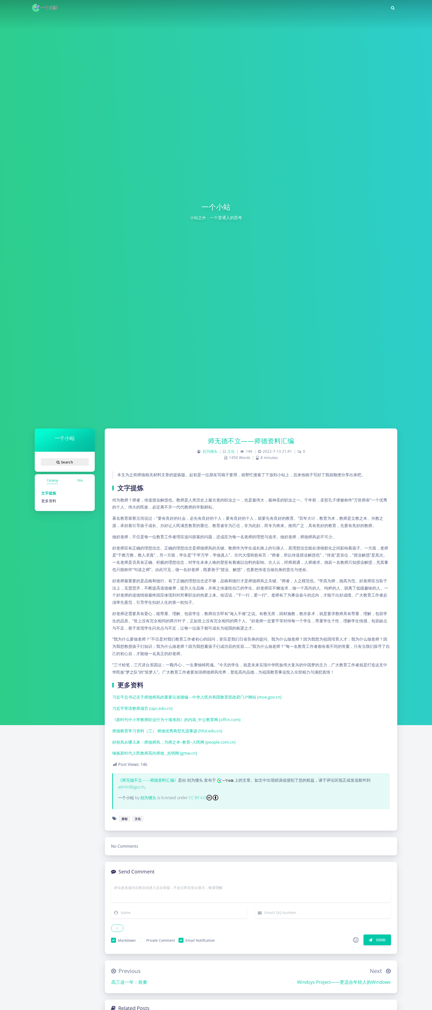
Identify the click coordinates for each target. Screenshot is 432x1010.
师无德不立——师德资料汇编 (251, 440)
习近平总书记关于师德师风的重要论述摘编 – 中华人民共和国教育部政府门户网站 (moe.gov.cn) (197, 697)
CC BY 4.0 (197, 797)
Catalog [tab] (52, 480)
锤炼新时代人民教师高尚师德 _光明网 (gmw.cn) (154, 753)
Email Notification (200, 940)
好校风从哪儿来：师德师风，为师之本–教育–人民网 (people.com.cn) (174, 742)
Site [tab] (80, 480)
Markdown (127, 940)
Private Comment (160, 940)
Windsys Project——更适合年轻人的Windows (344, 982)
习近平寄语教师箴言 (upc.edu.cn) (142, 708)
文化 (231, 451)
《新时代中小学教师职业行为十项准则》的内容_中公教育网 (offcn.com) (176, 719)
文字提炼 (48, 492)
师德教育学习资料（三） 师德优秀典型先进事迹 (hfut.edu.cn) (167, 731)
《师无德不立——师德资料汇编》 (148, 780)
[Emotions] (355, 940)
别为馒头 (210, 451)
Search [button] (66, 461)
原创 (125, 819)
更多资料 (48, 500)
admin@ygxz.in (131, 787)
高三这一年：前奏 (129, 982)
